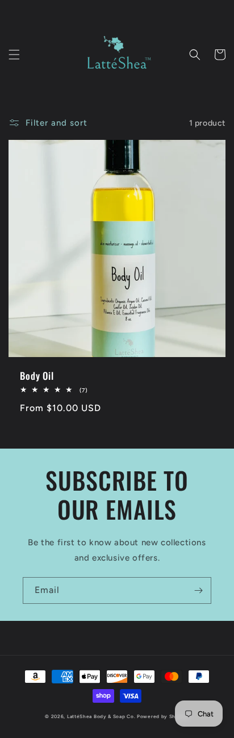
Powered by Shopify (163, 716)
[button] (14, 54)
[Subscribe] (198, 590)
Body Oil (37, 376)
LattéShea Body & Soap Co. (101, 716)
